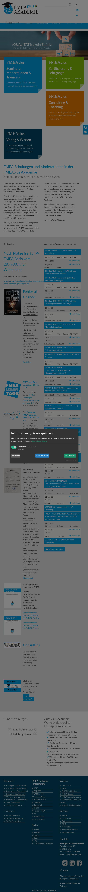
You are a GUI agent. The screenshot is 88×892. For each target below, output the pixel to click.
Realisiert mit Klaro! (71, 460)
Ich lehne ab (16, 456)
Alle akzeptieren (70, 456)
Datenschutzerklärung (39, 441)
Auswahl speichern (42, 456)
